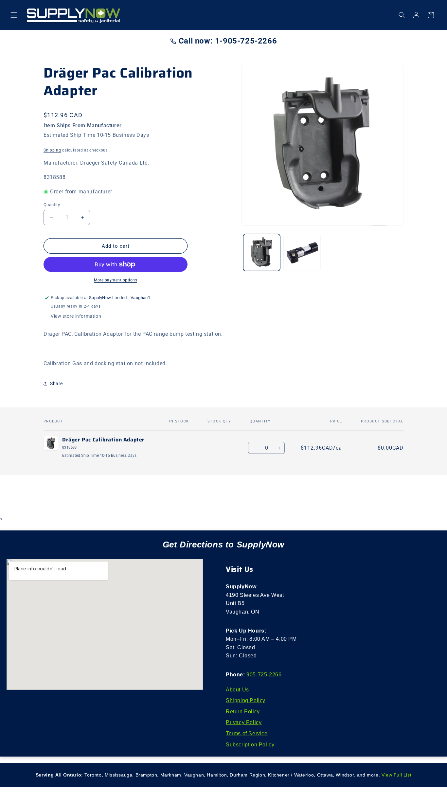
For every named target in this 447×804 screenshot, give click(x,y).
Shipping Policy (245, 700)
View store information (76, 316)
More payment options (115, 280)
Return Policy (243, 711)
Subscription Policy (250, 744)
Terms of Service (247, 733)
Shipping (52, 150)
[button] (14, 15)
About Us (237, 689)
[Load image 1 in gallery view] (261, 252)
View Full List (396, 774)
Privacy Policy (243, 722)
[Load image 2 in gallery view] (301, 252)
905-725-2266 (263, 674)
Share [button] (56, 383)
